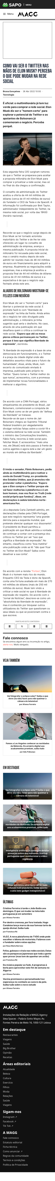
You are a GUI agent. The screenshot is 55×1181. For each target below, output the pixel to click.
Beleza (6, 1073)
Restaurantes (10, 1035)
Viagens (7, 1039)
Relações (8, 1096)
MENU (28, 5)
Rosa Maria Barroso (14, 946)
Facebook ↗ (9, 1121)
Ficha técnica (10, 1146)
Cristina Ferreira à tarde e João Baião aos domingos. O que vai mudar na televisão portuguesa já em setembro (24, 911)
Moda (6, 1091)
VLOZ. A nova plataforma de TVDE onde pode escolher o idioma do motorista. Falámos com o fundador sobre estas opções (27, 939)
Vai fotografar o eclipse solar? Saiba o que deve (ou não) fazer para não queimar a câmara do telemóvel (27, 698)
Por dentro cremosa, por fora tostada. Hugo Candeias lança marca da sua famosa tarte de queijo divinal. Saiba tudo (27, 925)
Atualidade (9, 1069)
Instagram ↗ (10, 1117)
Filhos (6, 1087)
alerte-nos (8, 644)
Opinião (7, 1052)
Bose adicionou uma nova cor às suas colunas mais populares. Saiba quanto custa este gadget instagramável (27, 888)
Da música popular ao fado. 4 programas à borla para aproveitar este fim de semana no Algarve (26, 968)
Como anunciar (12, 1151)
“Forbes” (35, 571)
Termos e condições (14, 1160)
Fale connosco (11, 1137)
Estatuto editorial (12, 1142)
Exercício (8, 1082)
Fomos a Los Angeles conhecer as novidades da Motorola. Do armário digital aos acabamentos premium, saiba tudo (27, 746)
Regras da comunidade (16, 1155)
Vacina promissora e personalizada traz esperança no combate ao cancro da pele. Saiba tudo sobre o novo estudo (25, 982)
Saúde (6, 1043)
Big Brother (9, 1048)
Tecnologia (8, 94)
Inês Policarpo (29, 752)
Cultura (7, 1078)
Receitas (7, 1057)
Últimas (8, 902)
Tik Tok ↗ (8, 1125)
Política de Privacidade (15, 1164)
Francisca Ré (11, 932)
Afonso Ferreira (29, 704)
